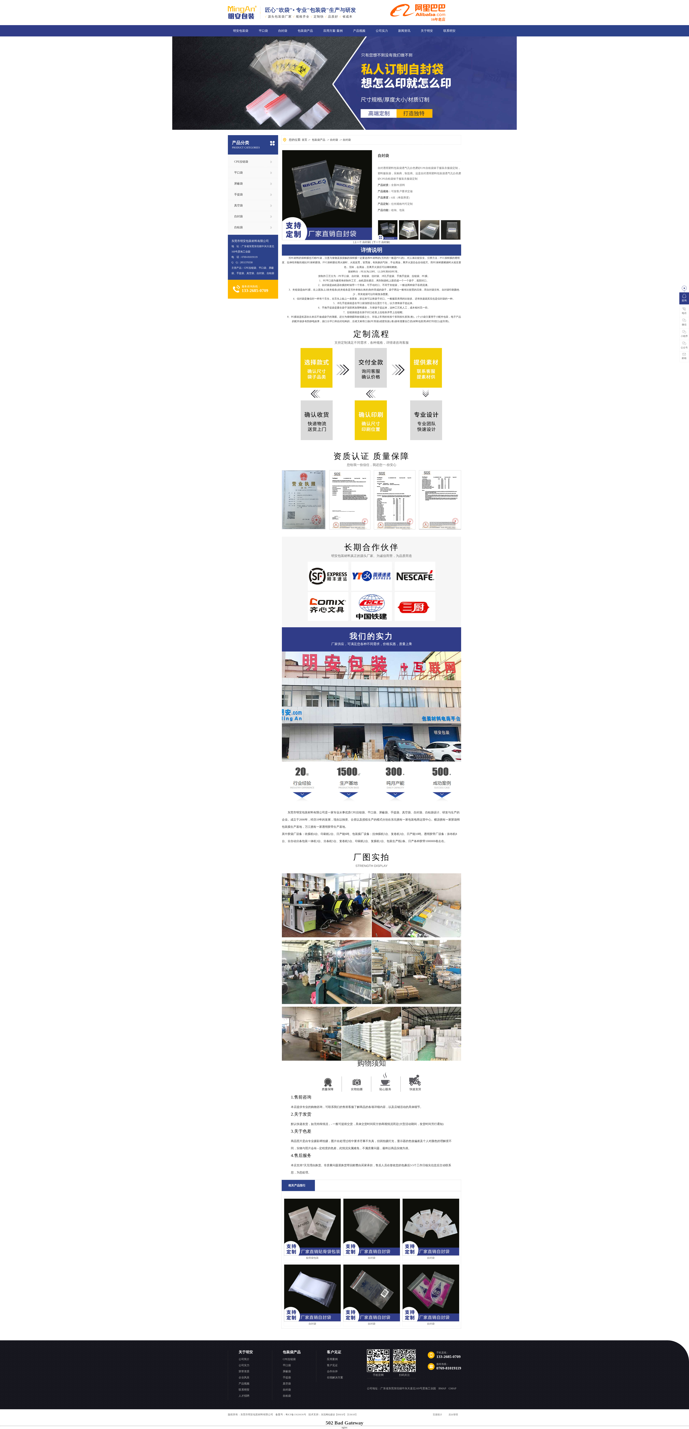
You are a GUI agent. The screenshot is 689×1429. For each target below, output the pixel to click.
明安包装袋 (240, 30)
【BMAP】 (340, 1414)
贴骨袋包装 (312, 1258)
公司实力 (382, 30)
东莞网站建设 (328, 1414)
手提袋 (238, 194)
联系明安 (449, 30)
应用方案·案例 (333, 30)
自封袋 (282, 30)
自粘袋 (238, 227)
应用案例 (332, 1359)
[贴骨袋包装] (312, 1254)
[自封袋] (371, 1254)
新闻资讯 (404, 30)
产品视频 (359, 30)
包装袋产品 (305, 30)
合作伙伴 (332, 1371)
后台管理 (453, 1414)
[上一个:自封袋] (362, 242)
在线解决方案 (335, 1377)
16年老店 (438, 19)
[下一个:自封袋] (381, 242)
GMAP (452, 1388)
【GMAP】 (352, 1414)
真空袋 (238, 205)
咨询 (684, 300)
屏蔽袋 (238, 183)
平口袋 (263, 30)
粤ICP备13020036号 (295, 1414)
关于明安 (427, 30)
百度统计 (437, 1414)
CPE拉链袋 (241, 161)
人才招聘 (244, 1395)
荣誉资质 (244, 1371)
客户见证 (334, 1352)
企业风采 (244, 1377)
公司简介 (244, 1359)
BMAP (442, 1388)
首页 (304, 139)
